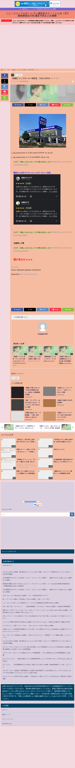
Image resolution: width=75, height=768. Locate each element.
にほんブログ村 (6, 509)
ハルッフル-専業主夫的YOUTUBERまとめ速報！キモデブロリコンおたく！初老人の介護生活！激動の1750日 (36, 622)
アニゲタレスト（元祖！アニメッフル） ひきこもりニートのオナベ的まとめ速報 (28, 625)
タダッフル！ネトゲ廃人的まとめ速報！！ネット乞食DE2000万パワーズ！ (26, 595)
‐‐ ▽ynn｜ (19, 74)
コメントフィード (7, 719)
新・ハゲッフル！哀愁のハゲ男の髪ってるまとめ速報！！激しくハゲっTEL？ (26, 599)
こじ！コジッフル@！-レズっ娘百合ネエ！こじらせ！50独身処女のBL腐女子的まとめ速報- (31, 603)
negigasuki (43, 334)
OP (12, 74)
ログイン (5, 709)
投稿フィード (6, 714)
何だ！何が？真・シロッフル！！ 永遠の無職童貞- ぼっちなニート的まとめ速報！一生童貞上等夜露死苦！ (37, 606)
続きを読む (15, 267)
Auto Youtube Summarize (28, 274)
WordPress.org (6, 723)
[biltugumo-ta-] (42, 131)
